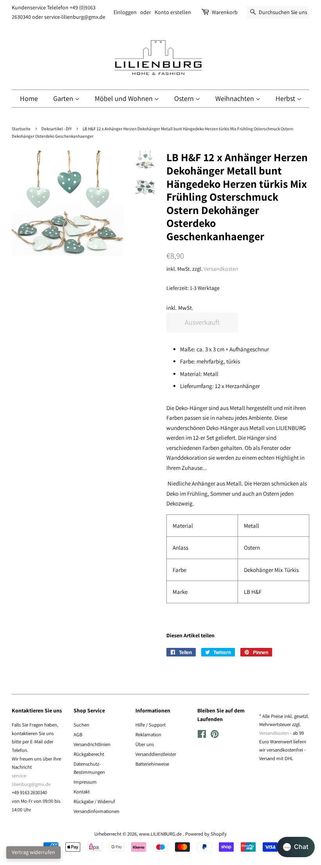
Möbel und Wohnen (124, 98)
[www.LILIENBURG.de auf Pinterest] (214, 735)
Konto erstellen (173, 12)
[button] (296, 847)
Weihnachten (235, 98)
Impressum (85, 782)
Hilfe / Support (150, 724)
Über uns (144, 744)
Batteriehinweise (152, 764)
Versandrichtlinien (92, 744)
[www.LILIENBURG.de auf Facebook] (201, 735)
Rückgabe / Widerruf (94, 801)
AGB (78, 734)
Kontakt (82, 791)
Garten (64, 98)
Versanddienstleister (155, 754)
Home (29, 98)
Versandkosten (221, 268)
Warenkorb (225, 12)
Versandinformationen (96, 811)
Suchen (81, 724)
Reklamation (148, 734)
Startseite (21, 128)
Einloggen (125, 12)
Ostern (184, 98)
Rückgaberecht (89, 754)
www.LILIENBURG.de (161, 834)
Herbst (286, 98)
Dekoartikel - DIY (56, 128)
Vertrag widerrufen (33, 852)
